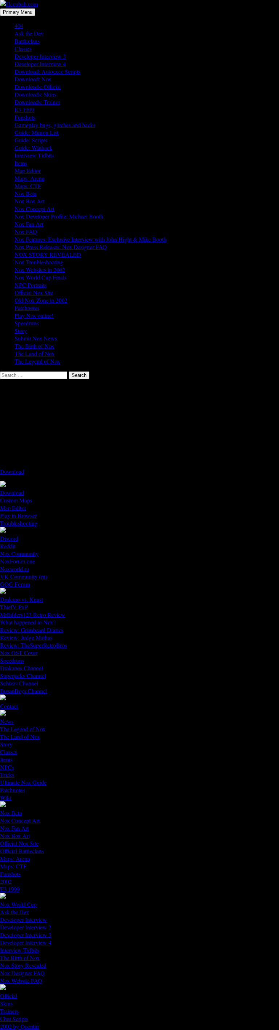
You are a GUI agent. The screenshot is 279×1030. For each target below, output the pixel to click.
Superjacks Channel (23, 675)
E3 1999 (24, 109)
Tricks (7, 774)
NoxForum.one (17, 561)
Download (12, 471)
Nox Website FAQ (21, 980)
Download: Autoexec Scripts (47, 71)
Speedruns (27, 323)
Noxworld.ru (14, 569)
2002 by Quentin (19, 1026)
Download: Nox (33, 79)
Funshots (25, 117)
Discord (9, 538)
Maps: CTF (28, 186)
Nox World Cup (18, 904)
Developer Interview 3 (40, 56)
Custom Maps (16, 500)
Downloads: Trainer (37, 102)
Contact (9, 706)
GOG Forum (15, 584)
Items (21, 163)
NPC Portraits (30, 285)
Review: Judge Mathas (26, 637)
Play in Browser (18, 515)
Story (21, 330)
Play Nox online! (34, 315)
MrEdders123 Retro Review (32, 614)
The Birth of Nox (34, 346)
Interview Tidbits (34, 155)
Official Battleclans (22, 851)
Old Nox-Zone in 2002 (41, 300)
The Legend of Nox (37, 361)
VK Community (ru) (23, 576)
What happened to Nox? (28, 622)
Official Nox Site (34, 292)
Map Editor (28, 170)
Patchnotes (27, 308)
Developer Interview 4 (40, 64)
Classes (23, 48)
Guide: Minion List (36, 132)
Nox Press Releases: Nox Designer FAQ (61, 247)
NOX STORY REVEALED (48, 254)
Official (8, 996)
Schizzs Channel (19, 683)
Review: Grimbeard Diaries (31, 630)
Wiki (5, 797)
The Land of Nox (34, 353)
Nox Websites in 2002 (40, 269)
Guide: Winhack (33, 147)
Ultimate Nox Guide (23, 782)
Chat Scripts (14, 1018)
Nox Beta (25, 193)
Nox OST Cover (18, 652)
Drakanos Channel (21, 668)
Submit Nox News (36, 338)
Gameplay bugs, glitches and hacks (55, 125)
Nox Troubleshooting (39, 262)
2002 (6, 881)
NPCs (7, 767)
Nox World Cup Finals (40, 277)
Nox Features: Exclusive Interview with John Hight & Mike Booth (90, 239)
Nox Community (19, 553)
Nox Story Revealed (23, 965)
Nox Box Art (29, 201)
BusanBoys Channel (23, 691)
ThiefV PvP (14, 607)
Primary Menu (17, 12)
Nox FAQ (26, 231)
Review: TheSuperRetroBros (33, 645)
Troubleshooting (18, 523)
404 (19, 25)
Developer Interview (23, 919)
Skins (6, 1003)
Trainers (9, 1011)
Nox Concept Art (34, 208)
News (6, 721)
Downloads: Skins (35, 94)
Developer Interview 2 (25, 927)
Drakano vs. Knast (21, 599)
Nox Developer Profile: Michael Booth (59, 216)
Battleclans (27, 41)
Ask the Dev (29, 33)
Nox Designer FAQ (22, 973)
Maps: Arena (29, 178)
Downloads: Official (38, 86)
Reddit (7, 546)
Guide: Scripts (31, 140)
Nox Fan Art (29, 224)
